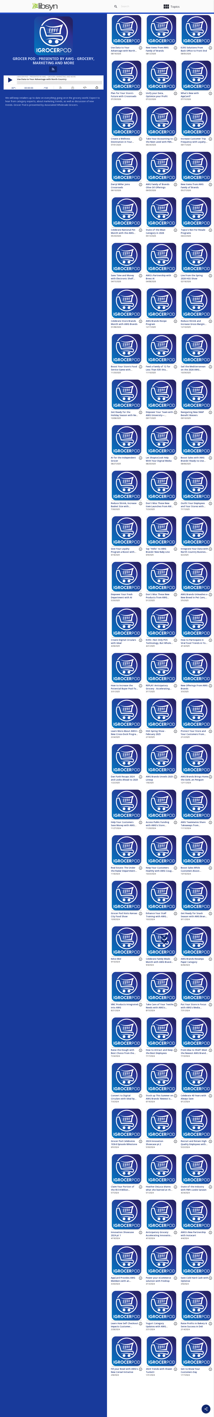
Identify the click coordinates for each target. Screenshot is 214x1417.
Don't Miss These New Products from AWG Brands (157, 597)
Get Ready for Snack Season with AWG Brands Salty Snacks (194, 916)
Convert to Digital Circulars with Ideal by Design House (123, 1098)
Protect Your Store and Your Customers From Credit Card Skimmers (193, 734)
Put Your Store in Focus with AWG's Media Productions (193, 1007)
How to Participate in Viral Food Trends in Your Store (194, 643)
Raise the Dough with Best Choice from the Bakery (122, 1053)
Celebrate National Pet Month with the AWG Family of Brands (123, 233)
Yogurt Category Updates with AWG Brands (156, 1326)
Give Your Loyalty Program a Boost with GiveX (122, 552)
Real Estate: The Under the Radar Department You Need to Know (123, 871)
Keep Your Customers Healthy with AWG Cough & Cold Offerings (159, 871)
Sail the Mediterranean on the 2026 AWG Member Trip (193, 369)
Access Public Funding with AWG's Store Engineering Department (159, 825)
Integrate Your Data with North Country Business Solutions (194, 552)
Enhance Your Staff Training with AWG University (156, 916)
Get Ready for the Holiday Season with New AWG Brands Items (124, 415)
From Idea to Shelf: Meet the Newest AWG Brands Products (194, 1053)
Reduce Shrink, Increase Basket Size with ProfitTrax (123, 506)
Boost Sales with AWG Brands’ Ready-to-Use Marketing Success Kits (193, 461)
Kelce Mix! (116, 958)
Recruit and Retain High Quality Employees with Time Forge (194, 1144)
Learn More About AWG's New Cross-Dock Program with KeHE (124, 734)
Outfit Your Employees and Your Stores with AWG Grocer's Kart (193, 506)
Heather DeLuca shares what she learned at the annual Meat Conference (159, 1190)
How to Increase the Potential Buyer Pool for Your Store (124, 688)
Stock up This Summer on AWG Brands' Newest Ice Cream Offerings (159, 1098)
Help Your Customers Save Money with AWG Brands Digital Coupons (123, 825)
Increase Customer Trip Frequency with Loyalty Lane (193, 142)
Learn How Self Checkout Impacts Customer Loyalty (124, 1326)
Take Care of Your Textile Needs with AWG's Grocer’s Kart (159, 1007)
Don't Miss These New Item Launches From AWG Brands (159, 506)
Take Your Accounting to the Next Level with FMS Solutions (159, 142)
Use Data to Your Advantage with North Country (123, 50)
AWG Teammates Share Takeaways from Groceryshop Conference (194, 825)
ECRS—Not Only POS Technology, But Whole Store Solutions (158, 643)
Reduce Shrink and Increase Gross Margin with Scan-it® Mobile (193, 324)
